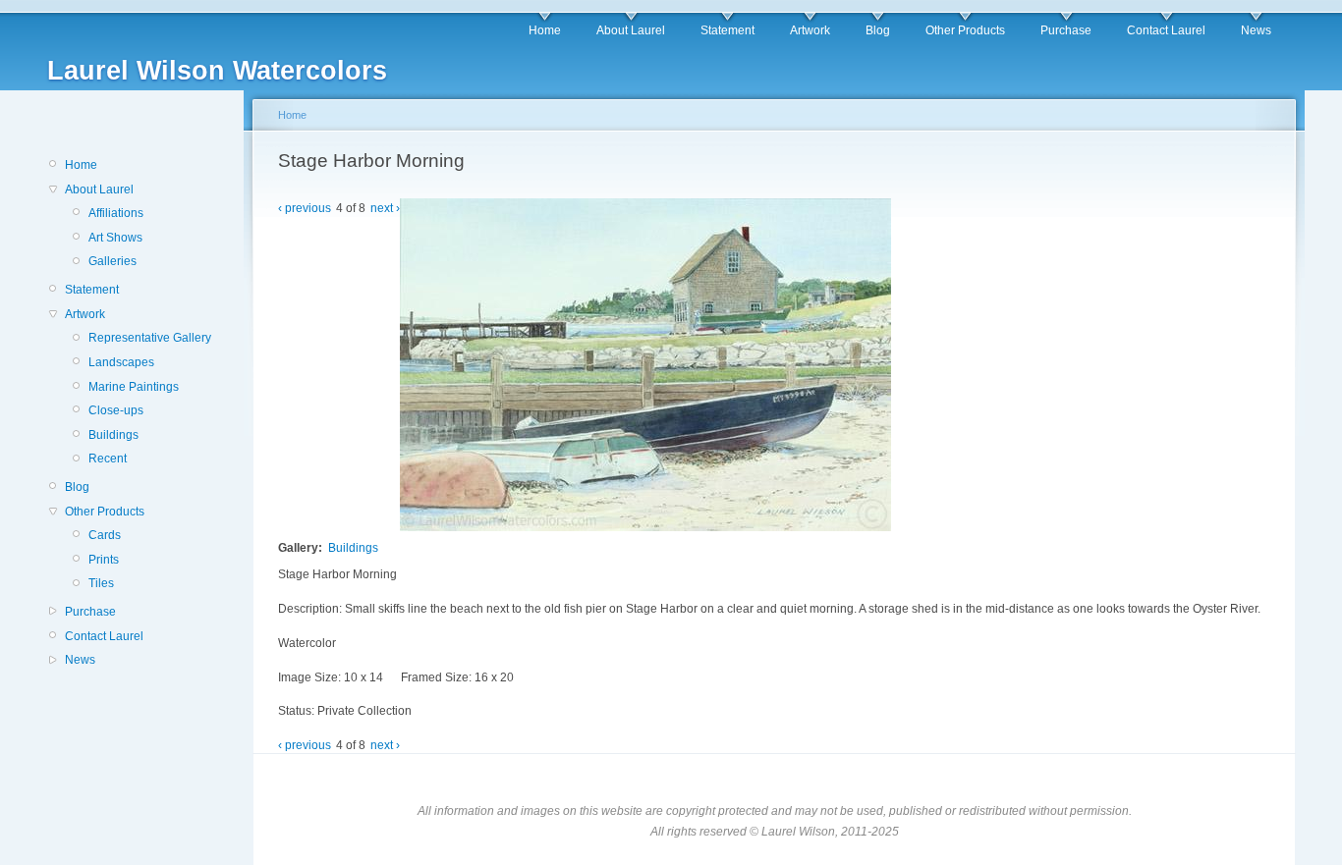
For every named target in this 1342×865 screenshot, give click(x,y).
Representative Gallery (149, 338)
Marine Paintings (133, 387)
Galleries (112, 261)
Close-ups (115, 410)
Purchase (1065, 30)
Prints (103, 560)
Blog (878, 30)
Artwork (810, 30)
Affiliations (115, 213)
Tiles (101, 583)
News (1256, 30)
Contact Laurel (1166, 30)
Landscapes (121, 362)
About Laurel (630, 30)
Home (545, 30)
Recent (107, 458)
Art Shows (115, 237)
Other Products (965, 30)
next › (385, 208)
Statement (727, 30)
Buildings (113, 435)
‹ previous (304, 208)
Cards (104, 535)
